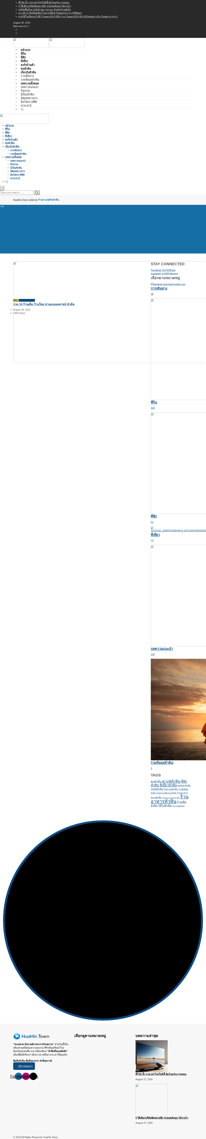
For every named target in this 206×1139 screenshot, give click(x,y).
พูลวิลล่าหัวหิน (184, 785)
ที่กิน (7, 128)
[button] (24, 1066)
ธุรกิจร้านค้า (11, 139)
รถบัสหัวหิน (157, 789)
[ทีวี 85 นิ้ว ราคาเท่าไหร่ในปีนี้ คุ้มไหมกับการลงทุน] (152, 1056)
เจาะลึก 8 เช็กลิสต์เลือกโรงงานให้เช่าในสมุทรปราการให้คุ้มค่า (50, 13)
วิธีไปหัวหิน (165, 805)
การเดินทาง (27, 75)
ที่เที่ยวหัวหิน (168, 785)
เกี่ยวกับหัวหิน (28, 72)
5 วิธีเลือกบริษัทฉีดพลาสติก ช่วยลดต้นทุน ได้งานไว (44, 6)
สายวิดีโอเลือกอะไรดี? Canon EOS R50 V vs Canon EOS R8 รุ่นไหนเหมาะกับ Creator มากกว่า (68, 16)
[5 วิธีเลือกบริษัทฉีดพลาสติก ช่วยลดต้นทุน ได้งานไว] (152, 1099)
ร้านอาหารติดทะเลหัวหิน (166, 793)
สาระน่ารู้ (15, 178)
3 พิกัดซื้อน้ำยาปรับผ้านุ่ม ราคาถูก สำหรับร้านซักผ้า (44, 9)
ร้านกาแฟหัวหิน (171, 789)
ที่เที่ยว (8, 136)
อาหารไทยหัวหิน (178, 806)
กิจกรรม (25, 90)
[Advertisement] (103, 228)
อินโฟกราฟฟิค (29, 101)
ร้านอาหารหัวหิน (169, 799)
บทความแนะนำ (30, 86)
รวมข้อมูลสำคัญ (18, 153)
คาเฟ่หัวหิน (171, 781)
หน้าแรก (9, 125)
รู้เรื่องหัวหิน (27, 94)
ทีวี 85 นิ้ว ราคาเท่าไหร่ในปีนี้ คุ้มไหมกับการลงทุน (43, 2)
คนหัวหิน (9, 142)
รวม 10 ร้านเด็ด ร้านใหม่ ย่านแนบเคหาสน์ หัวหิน (44, 304)
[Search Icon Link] (22, 109)
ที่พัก (7, 132)
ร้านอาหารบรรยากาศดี (170, 798)
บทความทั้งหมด (30, 83)
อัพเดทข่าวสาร (29, 98)
